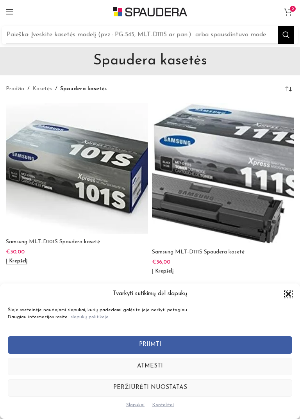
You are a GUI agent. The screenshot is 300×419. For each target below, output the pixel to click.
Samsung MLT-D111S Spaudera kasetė (198, 252)
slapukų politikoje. (90, 317)
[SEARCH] (286, 35)
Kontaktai (163, 405)
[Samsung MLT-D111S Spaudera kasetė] (223, 174)
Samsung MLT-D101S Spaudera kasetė (53, 242)
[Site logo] (150, 11)
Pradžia (15, 89)
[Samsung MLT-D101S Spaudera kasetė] (77, 168)
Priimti (150, 345)
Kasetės (42, 89)
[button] (288, 294)
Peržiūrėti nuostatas (150, 387)
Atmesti (150, 366)
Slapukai (135, 405)
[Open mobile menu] (10, 12)
